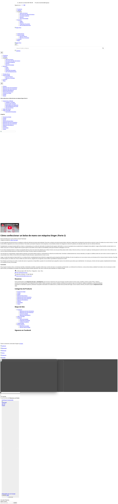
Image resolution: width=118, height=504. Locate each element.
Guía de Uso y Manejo (8, 101)
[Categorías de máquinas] (16, 44)
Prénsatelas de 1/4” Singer (8, 493)
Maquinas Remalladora (8, 90)
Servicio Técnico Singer (25, 327)
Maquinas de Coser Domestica (10, 87)
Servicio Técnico (23, 36)
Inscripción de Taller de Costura (27, 14)
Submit (15, 502)
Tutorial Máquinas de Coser (11, 106)
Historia (21, 22)
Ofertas (5, 86)
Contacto (19, 39)
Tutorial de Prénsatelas (10, 111)
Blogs (18, 40)
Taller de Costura (24, 13)
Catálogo (19, 10)
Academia (19, 317)
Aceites (4, 94)
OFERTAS (18, 51)
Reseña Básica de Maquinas (11, 105)
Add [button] (7, 495)
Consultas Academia (24, 15)
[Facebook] (21, 5)
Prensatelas (5, 127)
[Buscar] (103, 48)
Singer (21, 21)
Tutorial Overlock (9, 107)
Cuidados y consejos (10, 102)
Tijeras (4, 95)
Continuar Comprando (7, 400)
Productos (19, 9)
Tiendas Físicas (20, 33)
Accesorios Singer (7, 93)
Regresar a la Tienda (14, 398)
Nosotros (19, 20)
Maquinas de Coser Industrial (10, 89)
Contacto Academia (24, 322)
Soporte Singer (20, 35)
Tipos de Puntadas (24, 18)
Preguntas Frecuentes (25, 24)
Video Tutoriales (6, 110)
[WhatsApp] (24, 5)
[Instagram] (23, 5)
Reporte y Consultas (24, 37)
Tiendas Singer (20, 323)
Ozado (21, 343)
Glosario (22, 17)
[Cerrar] (1, 53)
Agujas (4, 119)
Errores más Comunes (10, 103)
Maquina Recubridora (8, 91)
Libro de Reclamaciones (25, 25)
